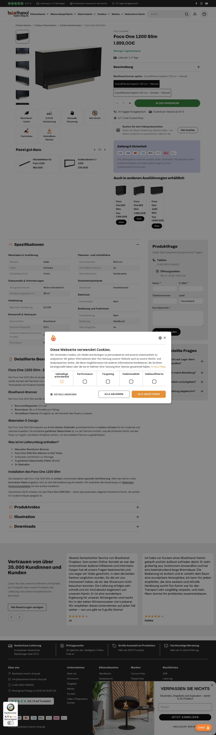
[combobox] (160, 337)
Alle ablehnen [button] (114, 394)
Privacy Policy (158, 366)
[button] (63, 394)
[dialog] (108, 367)
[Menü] (16, 704)
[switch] (10, 723)
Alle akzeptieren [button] (149, 394)
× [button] (164, 338)
